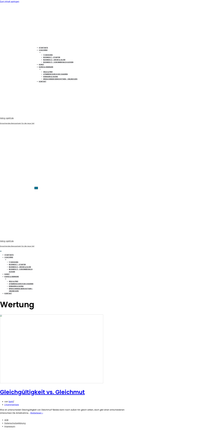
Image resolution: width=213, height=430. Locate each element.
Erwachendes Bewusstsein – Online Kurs (60, 79)
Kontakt (42, 81)
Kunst (41, 65)
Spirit (11, 401)
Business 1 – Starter (51, 57)
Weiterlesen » (36, 413)
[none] (21, 260)
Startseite (43, 48)
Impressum (9, 426)
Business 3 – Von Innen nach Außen (58, 62)
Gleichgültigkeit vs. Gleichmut (42, 392)
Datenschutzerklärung (15, 423)
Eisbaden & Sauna (50, 77)
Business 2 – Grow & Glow (54, 60)
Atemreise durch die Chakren (55, 74)
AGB (6, 420)
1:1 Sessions (48, 55)
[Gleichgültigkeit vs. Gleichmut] (51, 382)
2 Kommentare (11, 404)
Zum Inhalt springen (9, 1)
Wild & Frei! (48, 72)
